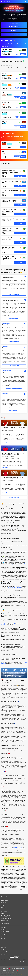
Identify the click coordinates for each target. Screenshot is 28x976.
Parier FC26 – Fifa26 (5, 915)
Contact (2, 949)
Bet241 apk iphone (4, 623)
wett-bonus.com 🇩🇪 (17, 974)
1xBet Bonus (17, 97)
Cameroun (3, 938)
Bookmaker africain (14, 26)
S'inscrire (23, 54)
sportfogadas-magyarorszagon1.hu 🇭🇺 (9, 972)
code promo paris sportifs (11, 528)
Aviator (2, 913)
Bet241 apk (3, 907)
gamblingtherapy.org (21, 961)
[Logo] (14, 957)
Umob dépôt (3, 922)
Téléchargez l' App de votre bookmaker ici (14, 388)
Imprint (2, 952)
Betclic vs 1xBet (4, 916)
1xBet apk (18, 623)
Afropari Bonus (17, 117)
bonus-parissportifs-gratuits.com (7, 1)
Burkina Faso (4, 934)
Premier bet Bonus (17, 107)
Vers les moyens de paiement (14, 410)
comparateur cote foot (17, 847)
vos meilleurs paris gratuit (14, 318)
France (2, 939)
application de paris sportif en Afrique (13, 587)
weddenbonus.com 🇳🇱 (6, 974)
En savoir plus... (5, 442)
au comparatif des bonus (14, 294)
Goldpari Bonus (17, 126)
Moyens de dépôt (4, 920)
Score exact (14, 30)
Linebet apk (3, 904)
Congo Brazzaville (5, 931)
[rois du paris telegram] (14, 861)
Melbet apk (3, 902)
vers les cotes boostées (14, 365)
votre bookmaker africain (14, 341)
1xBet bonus (3, 905)
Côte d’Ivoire (3, 929)
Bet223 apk (3, 624)
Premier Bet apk (12, 623)
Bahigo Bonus (17, 146)
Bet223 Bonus (17, 156)
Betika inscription (10, 564)
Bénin (2, 936)
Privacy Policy (4, 951)
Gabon (2, 933)
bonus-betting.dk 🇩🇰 (5, 968)
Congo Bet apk (23, 623)
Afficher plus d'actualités (14, 497)
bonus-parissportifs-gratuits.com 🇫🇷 (9, 970)
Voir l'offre (20, 176)
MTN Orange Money (5, 923)
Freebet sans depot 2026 (6, 918)
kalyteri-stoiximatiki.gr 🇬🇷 (18, 968)
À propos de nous (5, 946)
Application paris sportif (14, 34)
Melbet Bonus (17, 78)
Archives (3, 954)
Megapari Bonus (17, 88)
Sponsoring (3, 947)
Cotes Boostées (14, 23)
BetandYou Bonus (17, 54)
